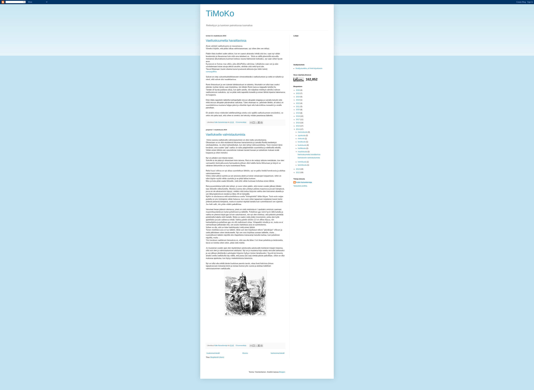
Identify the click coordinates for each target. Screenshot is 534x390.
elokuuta (301, 139)
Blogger (282, 372)
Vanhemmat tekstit (277, 353)
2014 (298, 129)
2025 (298, 93)
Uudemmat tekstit (213, 353)
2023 (298, 100)
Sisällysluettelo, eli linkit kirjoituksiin (309, 68)
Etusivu (245, 353)
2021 (298, 106)
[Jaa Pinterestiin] (261, 122)
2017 (298, 120)
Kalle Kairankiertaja (304, 182)
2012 (298, 172)
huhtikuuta (302, 148)
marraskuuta (303, 132)
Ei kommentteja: (241, 122)
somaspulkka (211, 72)
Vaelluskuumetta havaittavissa (226, 40)
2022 (298, 103)
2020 (298, 110)
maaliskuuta (302, 152)
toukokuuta (302, 145)
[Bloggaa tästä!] (253, 122)
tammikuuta (302, 165)
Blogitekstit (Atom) (217, 357)
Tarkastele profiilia (300, 186)
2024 (298, 97)
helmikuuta (302, 162)
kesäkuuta (302, 142)
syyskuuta (302, 135)
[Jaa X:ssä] (256, 122)
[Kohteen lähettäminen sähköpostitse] (251, 122)
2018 (298, 116)
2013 (298, 169)
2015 (298, 126)
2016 (298, 123)
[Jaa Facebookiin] (259, 122)
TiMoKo (220, 13)
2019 (298, 113)
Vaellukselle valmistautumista (225, 134)
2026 (298, 90)
